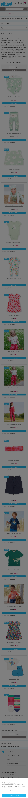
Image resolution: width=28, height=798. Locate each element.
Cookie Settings (14, 790)
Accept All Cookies (14, 795)
